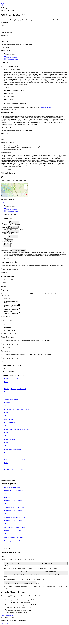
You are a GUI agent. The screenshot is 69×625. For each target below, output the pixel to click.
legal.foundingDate (13, 232)
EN (4, 3)
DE (2, 3)
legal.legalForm (14, 227)
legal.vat (10, 241)
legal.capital (14, 237)
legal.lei (8, 246)
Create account (9, 5)
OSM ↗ (3, 202)
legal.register (15, 223)
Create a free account (45, 107)
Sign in (3, 5)
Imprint (3, 623)
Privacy (7, 623)
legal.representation (20, 250)
